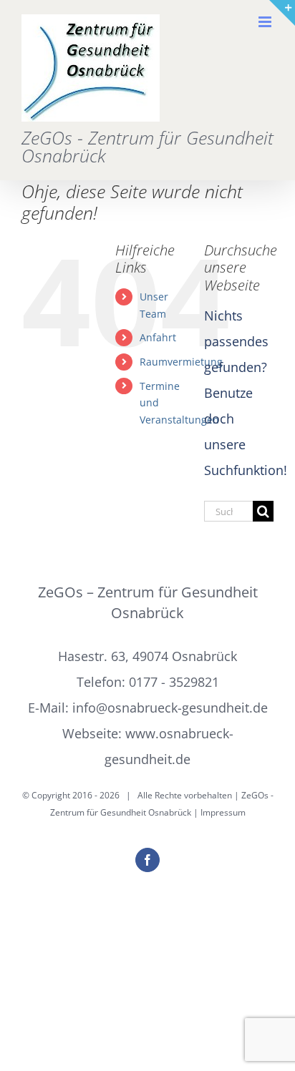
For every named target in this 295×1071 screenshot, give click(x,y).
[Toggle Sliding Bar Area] (282, 13)
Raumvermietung (181, 361)
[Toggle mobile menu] (266, 21)
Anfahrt (158, 337)
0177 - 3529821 (174, 681)
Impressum (223, 812)
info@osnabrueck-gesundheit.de (170, 707)
